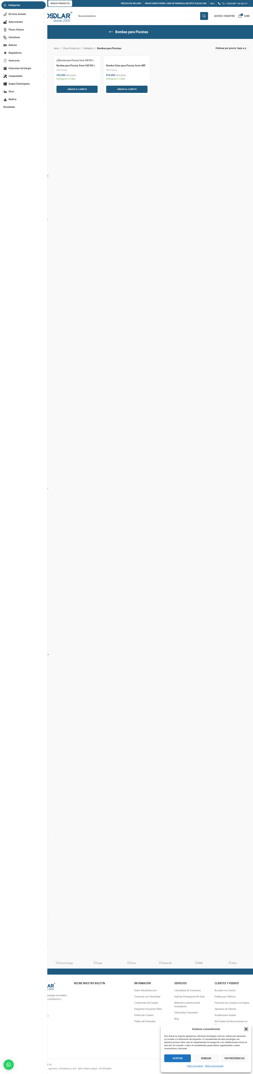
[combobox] (142, 16)
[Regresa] (111, 32)
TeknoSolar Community (186, 1012)
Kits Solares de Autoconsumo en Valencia (231, 1023)
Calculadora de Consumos (187, 990)
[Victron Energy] (64, 963)
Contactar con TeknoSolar (147, 996)
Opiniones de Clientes (225, 1009)
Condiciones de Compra (146, 1002)
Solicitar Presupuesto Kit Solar (189, 996)
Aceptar (177, 1058)
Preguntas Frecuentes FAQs (148, 1009)
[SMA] (199, 963)
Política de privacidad (214, 1066)
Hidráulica (88, 48)
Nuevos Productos (60, 3)
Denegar (206, 1058)
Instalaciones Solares (225, 1015)
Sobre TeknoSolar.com (145, 990)
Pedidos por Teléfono (225, 996)
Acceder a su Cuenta (225, 990)
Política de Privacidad (144, 1021)
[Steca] (132, 963)
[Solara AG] (165, 963)
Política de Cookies (195, 1066)
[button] (246, 1029)
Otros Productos (71, 48)
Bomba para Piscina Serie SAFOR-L (75, 65)
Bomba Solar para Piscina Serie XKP (125, 65)
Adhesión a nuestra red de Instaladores (187, 1004)
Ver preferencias (234, 1058)
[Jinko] (233, 963)
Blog (176, 1018)
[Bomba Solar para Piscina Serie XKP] (126, 60)
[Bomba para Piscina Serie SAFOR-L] (77, 60)
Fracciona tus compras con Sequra (232, 1002)
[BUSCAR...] (204, 16)
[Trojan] (98, 963)
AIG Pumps (61, 70)
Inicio (56, 48)
